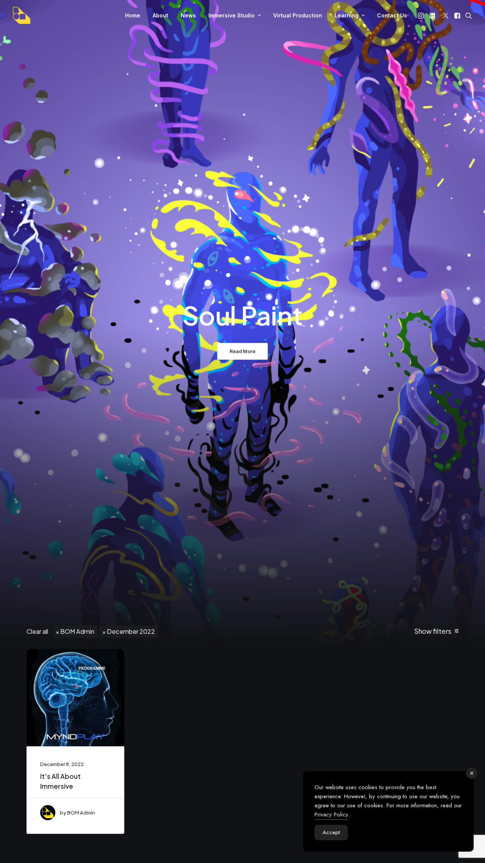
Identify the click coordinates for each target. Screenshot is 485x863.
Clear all (37, 631)
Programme (92, 668)
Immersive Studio (231, 15)
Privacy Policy (331, 814)
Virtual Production (297, 15)
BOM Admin (77, 631)
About (160, 15)
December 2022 (131, 631)
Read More (242, 351)
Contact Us (392, 15)
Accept (331, 832)
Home (132, 15)
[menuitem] (133, 15)
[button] (421, 15)
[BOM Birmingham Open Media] (21, 15)
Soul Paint (242, 315)
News (188, 15)
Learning (346, 15)
